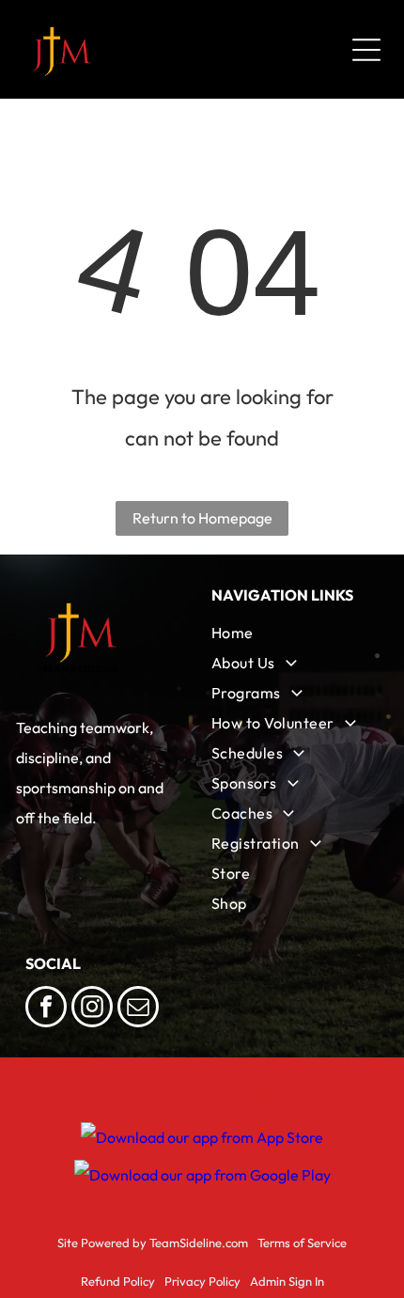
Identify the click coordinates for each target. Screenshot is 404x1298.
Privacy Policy (202, 1281)
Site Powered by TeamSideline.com (152, 1242)
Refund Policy (118, 1281)
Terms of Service (302, 1242)
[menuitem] (295, 633)
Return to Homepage (202, 517)
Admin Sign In (287, 1281)
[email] (138, 1009)
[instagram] (92, 1009)
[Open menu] (366, 50)
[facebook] (46, 1009)
